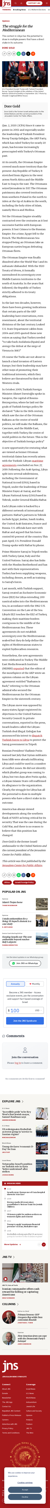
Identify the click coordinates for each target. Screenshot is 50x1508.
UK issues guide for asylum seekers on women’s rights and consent (24, 1215)
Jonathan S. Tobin (25, 1323)
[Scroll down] (44, 1245)
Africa (7, 882)
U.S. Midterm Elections (37, 10)
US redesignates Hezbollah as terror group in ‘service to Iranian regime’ (17, 1132)
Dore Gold (8, 48)
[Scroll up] (39, 1245)
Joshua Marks (8, 1175)
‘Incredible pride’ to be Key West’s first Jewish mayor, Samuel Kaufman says (16, 1114)
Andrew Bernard (9, 1120)
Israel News (6, 1160)
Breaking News (14, 1183)
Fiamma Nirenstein (10, 945)
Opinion (6, 21)
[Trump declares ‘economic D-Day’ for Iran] (42, 1148)
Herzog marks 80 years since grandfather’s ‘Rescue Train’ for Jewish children (24, 1204)
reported (18, 668)
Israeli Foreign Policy (24, 882)
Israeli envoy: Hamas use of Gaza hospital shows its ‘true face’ (26, 1193)
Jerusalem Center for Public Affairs (22, 865)
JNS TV (7, 1257)
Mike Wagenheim (9, 1137)
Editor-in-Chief (23, 1311)
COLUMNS (9, 1304)
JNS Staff (6, 1152)
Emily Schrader (8, 1298)
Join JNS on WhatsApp (27, 963)
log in (18, 1063)
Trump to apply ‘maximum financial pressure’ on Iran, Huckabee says (23, 1225)
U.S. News (5, 1108)
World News (6, 1143)
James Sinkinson (24, 1344)
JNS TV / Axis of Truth (10, 1285)
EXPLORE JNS (11, 1101)
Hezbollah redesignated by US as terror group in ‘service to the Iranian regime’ (24, 1235)
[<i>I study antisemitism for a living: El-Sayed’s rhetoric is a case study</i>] (42, 921)
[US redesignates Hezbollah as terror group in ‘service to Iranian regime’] (42, 1131)
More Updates (11, 1244)
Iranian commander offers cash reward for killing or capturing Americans (20, 1291)
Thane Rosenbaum (9, 905)
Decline (25, 1497)
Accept (25, 1489)
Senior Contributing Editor (12, 933)
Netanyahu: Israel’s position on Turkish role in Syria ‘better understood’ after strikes (17, 1168)
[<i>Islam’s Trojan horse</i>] (42, 904)
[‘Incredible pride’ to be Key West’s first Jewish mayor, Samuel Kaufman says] (42, 1114)
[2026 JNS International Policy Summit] (25, 1456)
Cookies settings (25, 1482)
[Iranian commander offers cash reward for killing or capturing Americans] (25, 1272)
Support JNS (34, 3)
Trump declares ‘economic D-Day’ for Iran (18, 1147)
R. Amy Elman (7, 927)
